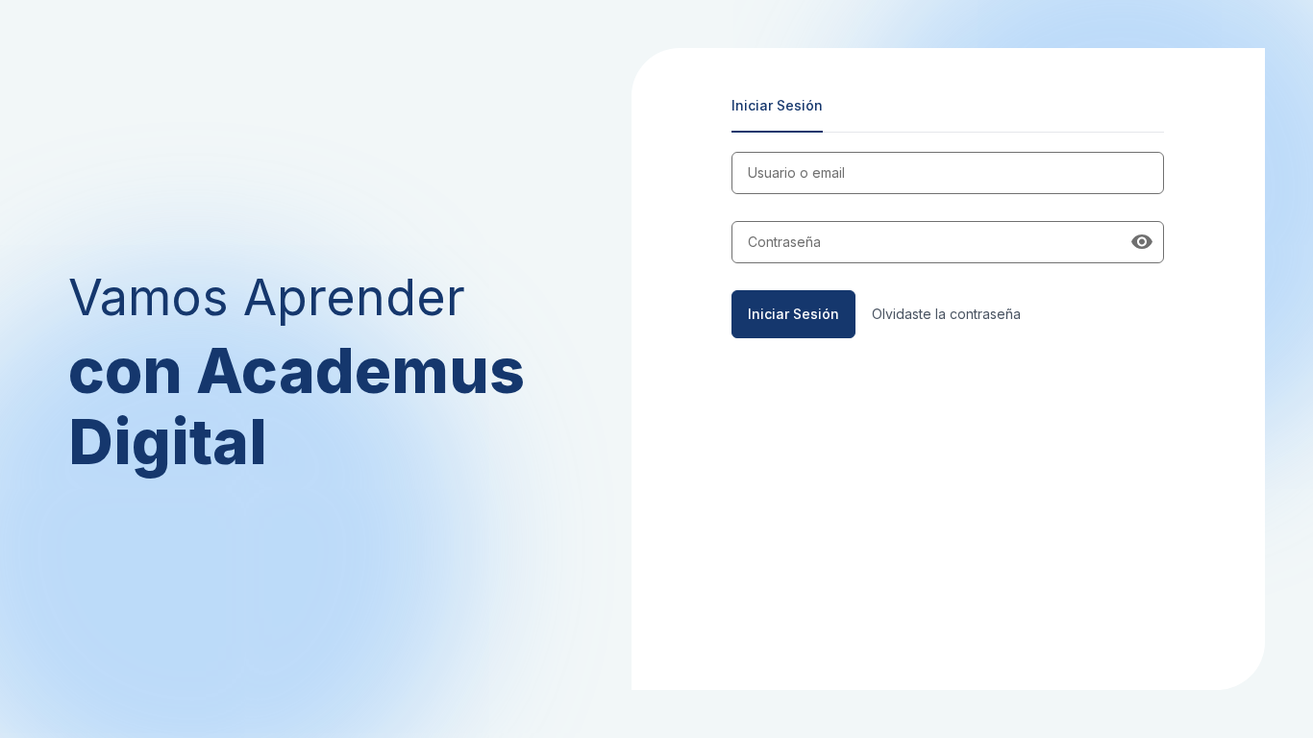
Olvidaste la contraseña (946, 314)
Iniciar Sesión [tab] (777, 105)
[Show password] (1142, 242)
